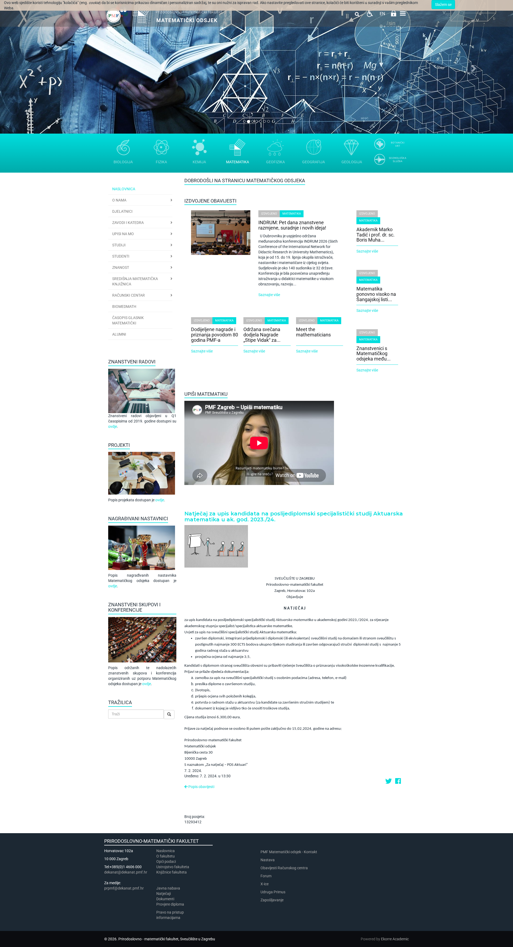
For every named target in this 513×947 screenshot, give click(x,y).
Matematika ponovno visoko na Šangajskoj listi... (376, 294)
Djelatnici (122, 211)
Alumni (119, 334)
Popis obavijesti (201, 787)
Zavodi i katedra (128, 222)
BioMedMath (124, 306)
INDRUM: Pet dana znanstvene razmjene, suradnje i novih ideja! (292, 225)
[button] (38, 67)
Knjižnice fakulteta (171, 872)
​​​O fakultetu (165, 856)
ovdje (112, 426)
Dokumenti (165, 899)
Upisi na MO (123, 234)
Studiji (119, 245)
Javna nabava (168, 888)
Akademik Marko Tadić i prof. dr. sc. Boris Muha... (375, 235)
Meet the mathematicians (313, 332)
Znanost (120, 267)
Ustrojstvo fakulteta (172, 867)
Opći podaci (166, 861)
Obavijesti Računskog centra (284, 868)
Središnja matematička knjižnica (135, 281)
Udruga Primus (273, 892)
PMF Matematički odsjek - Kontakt (289, 852)
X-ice (265, 884)
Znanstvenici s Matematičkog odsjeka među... (373, 354)
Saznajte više (269, 295)
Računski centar (128, 295)
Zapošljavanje (272, 900)
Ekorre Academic (395, 939)
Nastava (268, 860)
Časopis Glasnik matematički (128, 320)
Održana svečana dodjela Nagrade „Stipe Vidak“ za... (262, 335)
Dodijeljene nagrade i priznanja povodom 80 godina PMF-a (214, 335)
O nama (119, 200)
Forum (266, 876)
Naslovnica (123, 189)
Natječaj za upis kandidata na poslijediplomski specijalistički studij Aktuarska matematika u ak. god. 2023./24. (293, 516)
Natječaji (163, 893)
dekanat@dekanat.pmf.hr (125, 872)
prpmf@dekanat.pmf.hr (124, 888)
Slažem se (443, 4)
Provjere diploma (170, 904)
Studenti (120, 256)
